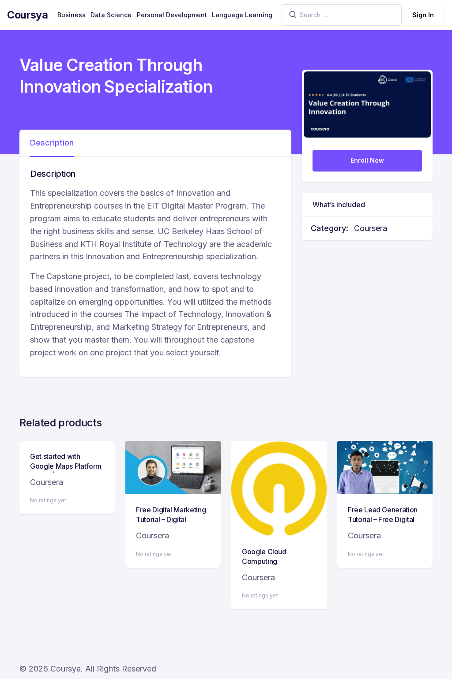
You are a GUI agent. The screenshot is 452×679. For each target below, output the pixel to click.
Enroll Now (367, 160)
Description (52, 142)
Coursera (370, 228)
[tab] (52, 143)
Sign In (423, 15)
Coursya (27, 14)
